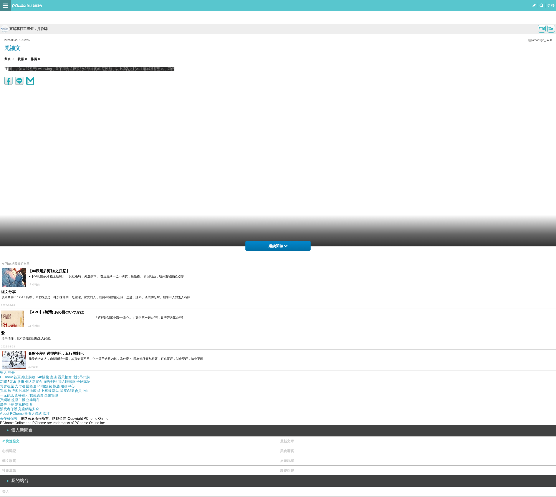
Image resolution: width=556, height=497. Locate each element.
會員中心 (82, 391)
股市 (20, 381)
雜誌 (55, 391)
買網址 (5, 400)
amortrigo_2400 (542, 40)
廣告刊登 (50, 381)
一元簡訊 (7, 395)
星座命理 (67, 391)
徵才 (46, 413)
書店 (53, 377)
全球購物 (83, 381)
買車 (3, 391)
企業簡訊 (51, 395)
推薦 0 (35, 59)
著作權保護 (8, 418)
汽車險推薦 (27, 391)
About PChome (12, 413)
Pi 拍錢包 (44, 386)
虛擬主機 (18, 400)
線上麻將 (44, 391)
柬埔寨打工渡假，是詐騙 (28, 29)
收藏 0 (22, 59)
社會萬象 (9, 470)
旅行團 (13, 391)
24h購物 (42, 377)
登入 (3, 372)
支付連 (20, 386)
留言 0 (8, 59)
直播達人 (22, 395)
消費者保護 (8, 409)
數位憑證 (36, 395)
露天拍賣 (65, 377)
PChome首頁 (10, 377)
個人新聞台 (34, 381)
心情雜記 (9, 451)
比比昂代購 (81, 377)
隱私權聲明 (23, 404)
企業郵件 (33, 400)
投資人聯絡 (33, 413)
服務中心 (67, 386)
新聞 (3, 381)
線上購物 (28, 377)
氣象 (13, 381)
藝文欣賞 (9, 460)
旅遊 (56, 386)
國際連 (31, 386)
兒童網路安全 (28, 409)
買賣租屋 (7, 386)
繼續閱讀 (276, 246)
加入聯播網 (67, 381)
